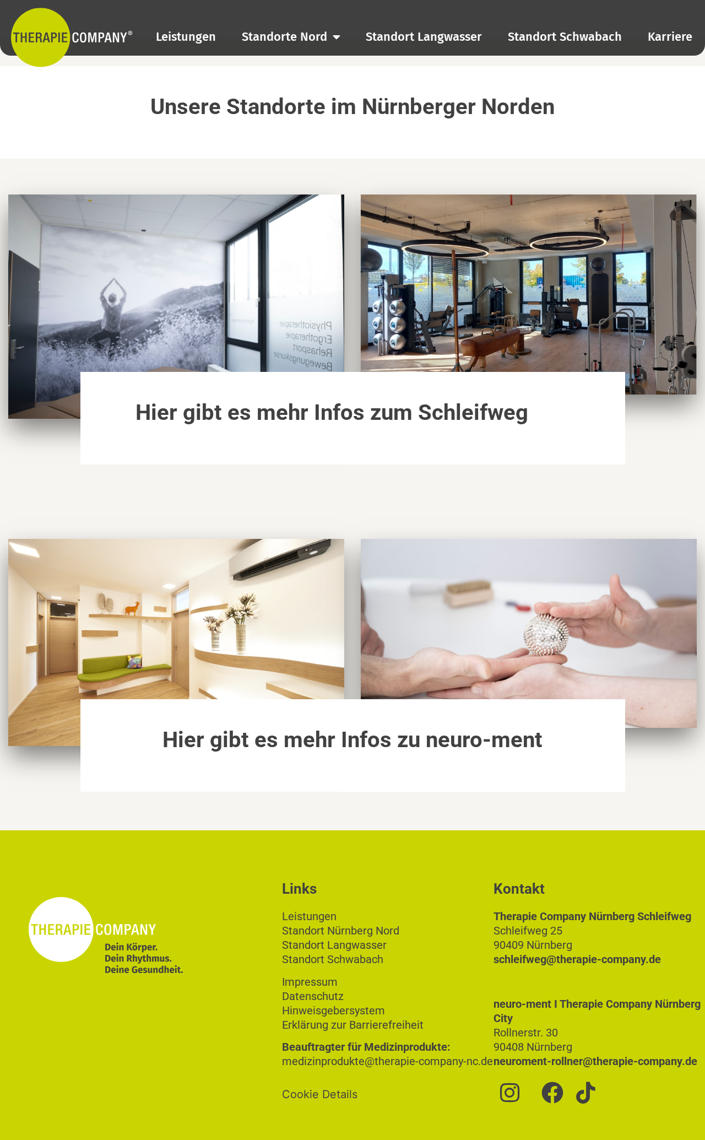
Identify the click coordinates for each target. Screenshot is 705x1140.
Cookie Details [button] (319, 1094)
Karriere (670, 36)
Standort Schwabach (565, 36)
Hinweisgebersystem (333, 1010)
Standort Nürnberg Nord (340, 930)
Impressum (310, 981)
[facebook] (552, 1093)
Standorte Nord (284, 36)
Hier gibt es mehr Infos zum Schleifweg (331, 412)
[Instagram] (510, 1093)
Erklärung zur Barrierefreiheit (353, 1024)
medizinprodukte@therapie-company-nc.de (387, 1061)
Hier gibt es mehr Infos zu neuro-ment (352, 740)
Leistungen (186, 36)
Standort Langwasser (424, 36)
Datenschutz (313, 996)
